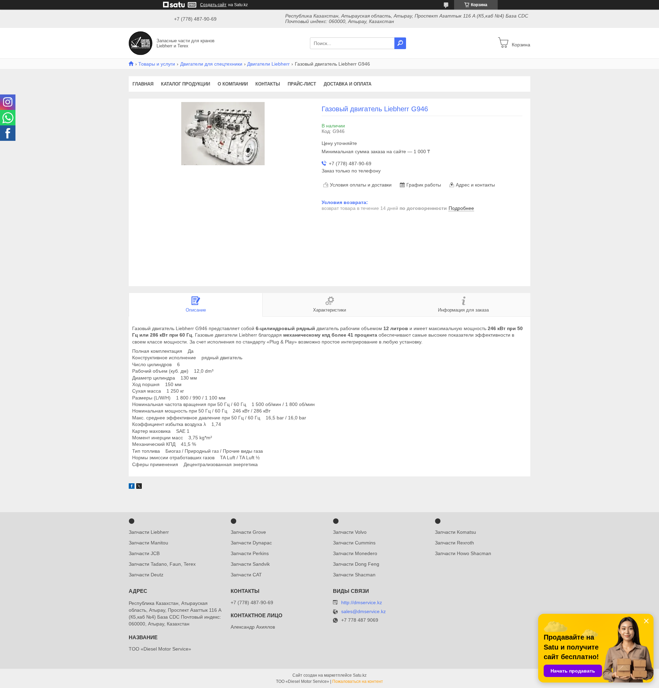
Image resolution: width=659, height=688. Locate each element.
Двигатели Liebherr (268, 64)
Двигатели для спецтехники (211, 64)
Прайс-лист (302, 84)
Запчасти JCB (144, 553)
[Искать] (400, 43)
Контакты (267, 84)
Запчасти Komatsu (455, 532)
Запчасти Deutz (146, 574)
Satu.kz (360, 675)
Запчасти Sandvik (250, 564)
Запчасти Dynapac (251, 542)
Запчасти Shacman (354, 574)
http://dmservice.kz (361, 602)
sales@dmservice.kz (363, 611)
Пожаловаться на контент (357, 681)
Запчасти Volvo (350, 532)
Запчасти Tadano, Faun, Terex (162, 564)
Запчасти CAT (246, 574)
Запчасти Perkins (250, 553)
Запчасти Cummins (354, 542)
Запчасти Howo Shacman (463, 553)
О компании (233, 84)
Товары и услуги (156, 64)
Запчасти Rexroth (454, 542)
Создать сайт (213, 4)
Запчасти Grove (248, 532)
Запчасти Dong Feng (356, 564)
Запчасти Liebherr (149, 532)
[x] (139, 487)
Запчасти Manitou (148, 542)
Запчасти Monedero (355, 553)
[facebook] (132, 487)
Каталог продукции (185, 84)
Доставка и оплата (347, 84)
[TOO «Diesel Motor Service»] (140, 42)
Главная (142, 84)
